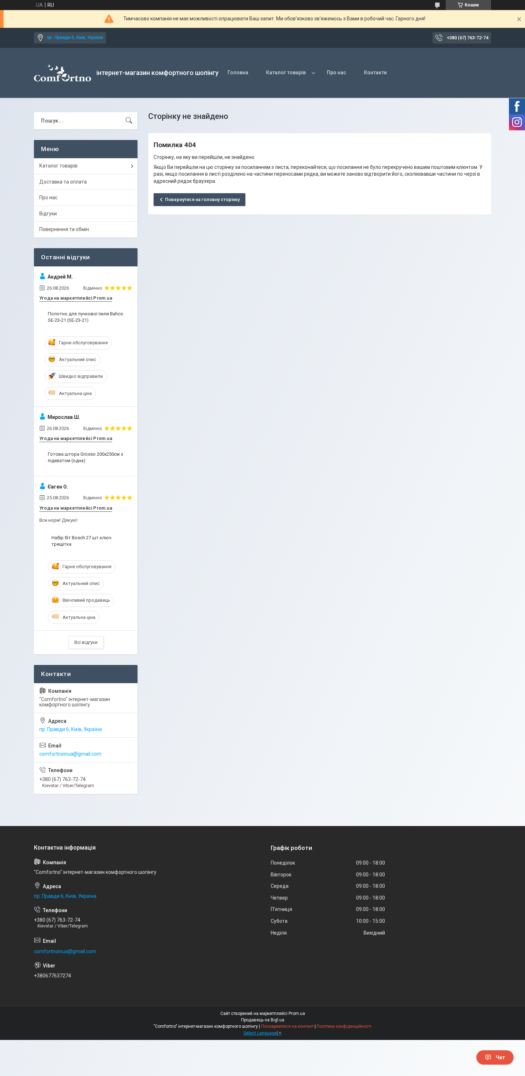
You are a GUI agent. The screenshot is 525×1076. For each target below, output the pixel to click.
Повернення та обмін (64, 229)
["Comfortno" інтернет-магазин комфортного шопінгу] (62, 73)
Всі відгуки (86, 642)
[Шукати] (129, 120)
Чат (500, 1057)
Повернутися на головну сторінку (202, 199)
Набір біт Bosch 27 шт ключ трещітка (81, 541)
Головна (238, 72)
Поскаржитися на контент (287, 1026)
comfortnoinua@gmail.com (70, 754)
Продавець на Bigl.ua (262, 1019)
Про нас (336, 72)
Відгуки (48, 213)
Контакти (375, 72)
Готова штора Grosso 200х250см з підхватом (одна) (85, 457)
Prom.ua (297, 1013)
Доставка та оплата (63, 182)
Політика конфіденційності (344, 1026)
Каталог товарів (286, 72)
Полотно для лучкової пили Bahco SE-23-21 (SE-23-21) (85, 317)
